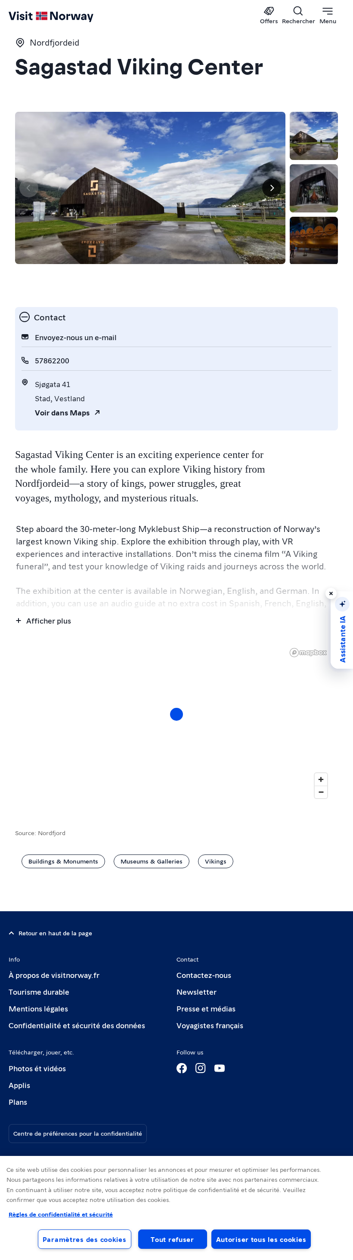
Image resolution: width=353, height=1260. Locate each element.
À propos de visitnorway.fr (54, 975)
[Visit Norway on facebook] (181, 1068)
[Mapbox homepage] (308, 653)
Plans (18, 1101)
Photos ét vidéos (37, 1068)
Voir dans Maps (62, 412)
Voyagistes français (209, 1025)
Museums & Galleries (152, 861)
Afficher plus (48, 620)
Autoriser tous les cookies (261, 1239)
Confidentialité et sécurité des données (77, 1025)
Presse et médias (205, 1008)
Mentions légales (38, 1008)
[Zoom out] (321, 792)
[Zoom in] (321, 779)
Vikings (215, 861)
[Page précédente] (28, 187)
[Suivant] (271, 187)
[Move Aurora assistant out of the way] (331, 593)
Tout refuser (172, 1239)
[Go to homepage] (63, 16)
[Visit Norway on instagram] (200, 1068)
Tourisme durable (39, 991)
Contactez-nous (203, 975)
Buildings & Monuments (63, 861)
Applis (19, 1085)
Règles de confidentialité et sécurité (61, 1214)
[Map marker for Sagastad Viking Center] (176, 714)
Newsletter (196, 991)
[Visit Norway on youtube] (219, 1068)
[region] (176, 1208)
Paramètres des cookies (85, 1239)
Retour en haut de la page (55, 933)
